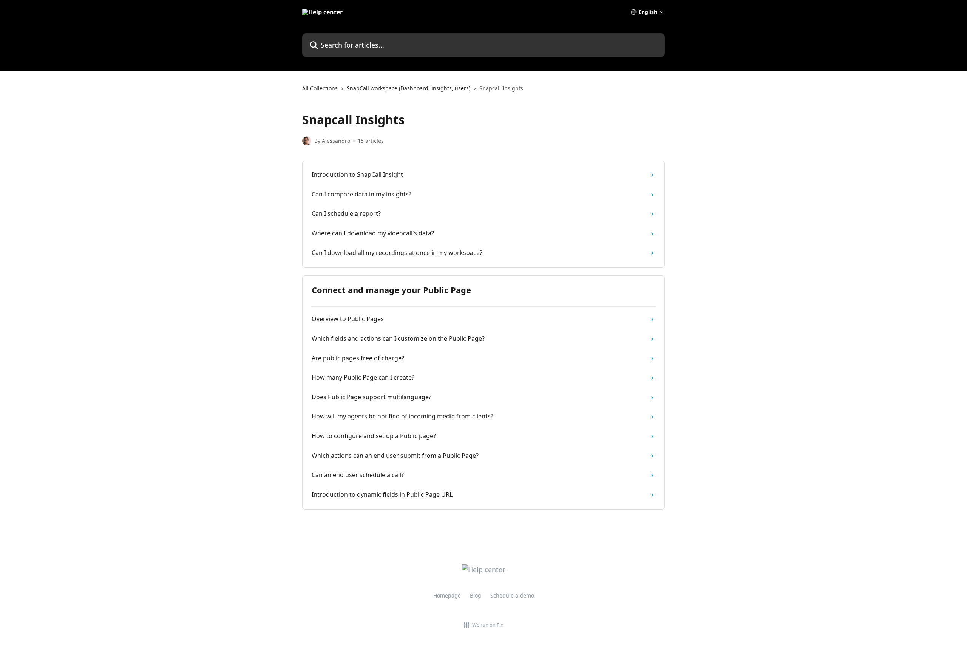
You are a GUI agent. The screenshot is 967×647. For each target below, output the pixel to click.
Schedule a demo (512, 595)
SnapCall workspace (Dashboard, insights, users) (408, 88)
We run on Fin (488, 624)
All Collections (320, 88)
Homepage (447, 595)
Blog (475, 595)
